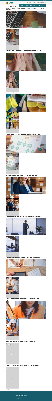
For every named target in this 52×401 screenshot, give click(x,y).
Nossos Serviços (27, 5)
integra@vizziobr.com (43, 2)
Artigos (39, 5)
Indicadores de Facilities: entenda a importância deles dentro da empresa (25, 8)
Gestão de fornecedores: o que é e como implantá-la (21, 175)
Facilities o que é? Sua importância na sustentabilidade (22, 365)
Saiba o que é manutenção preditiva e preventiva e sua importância (22, 299)
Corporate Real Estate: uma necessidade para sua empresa (23, 216)
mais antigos (8, 389)
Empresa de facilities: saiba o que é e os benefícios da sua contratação (23, 51)
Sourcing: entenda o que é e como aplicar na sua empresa (23, 257)
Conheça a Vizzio (44, 0)
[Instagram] (18, 398)
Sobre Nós (22, 5)
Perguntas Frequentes (33, 5)
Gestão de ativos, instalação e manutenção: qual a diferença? (24, 93)
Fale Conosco (42, 5)
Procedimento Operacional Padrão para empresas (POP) (23, 134)
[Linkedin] (20, 398)
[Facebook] (17, 398)
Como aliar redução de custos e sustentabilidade (20, 341)
